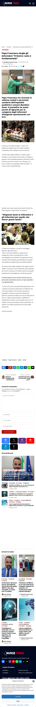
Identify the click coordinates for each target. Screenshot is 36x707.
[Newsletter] (27, 661)
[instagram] (10, 661)
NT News (9, 47)
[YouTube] (13, 661)
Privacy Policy (20, 704)
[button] (33, 681)
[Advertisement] (18, 27)
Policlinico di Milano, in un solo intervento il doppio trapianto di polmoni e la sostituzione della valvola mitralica (21, 485)
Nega (18, 701)
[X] (6, 661)
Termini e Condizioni (11, 704)
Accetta (18, 696)
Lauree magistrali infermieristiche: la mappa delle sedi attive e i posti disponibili (21, 504)
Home (3, 47)
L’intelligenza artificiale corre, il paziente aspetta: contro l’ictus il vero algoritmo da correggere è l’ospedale (21, 494)
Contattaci (26, 704)
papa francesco (13, 360)
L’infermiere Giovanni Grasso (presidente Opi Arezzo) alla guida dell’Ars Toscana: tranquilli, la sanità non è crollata (18, 474)
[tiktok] (23, 661)
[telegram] (20, 661)
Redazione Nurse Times (10, 62)
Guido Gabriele (8, 478)
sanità (24, 360)
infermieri (4, 360)
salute (19, 360)
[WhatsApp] (16, 661)
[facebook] (3, 661)
